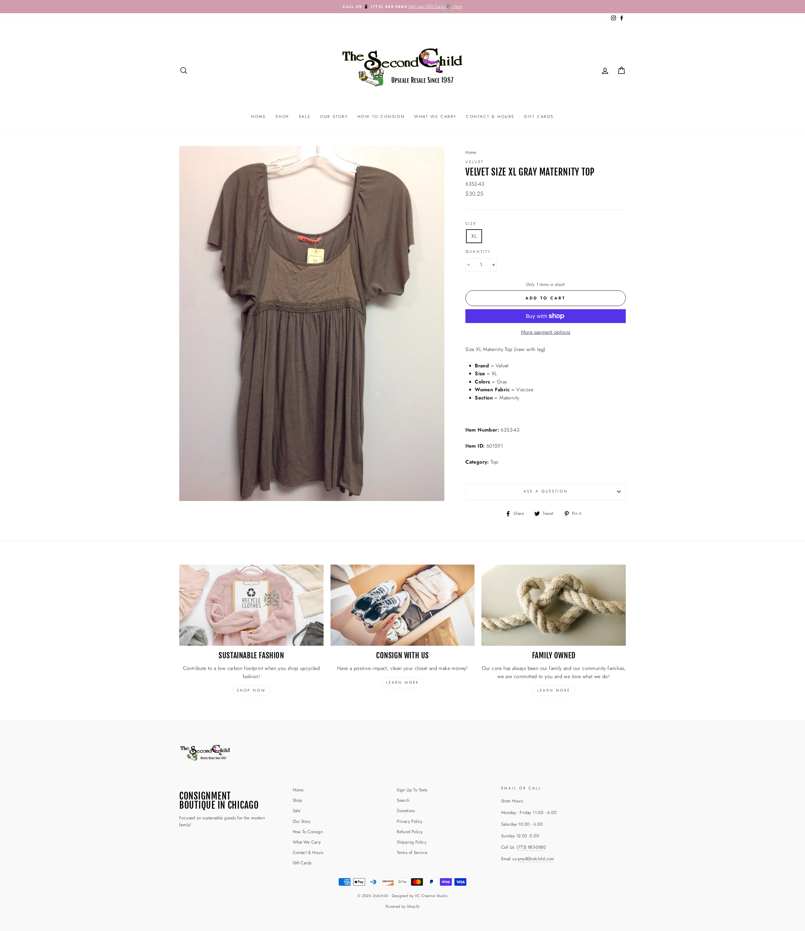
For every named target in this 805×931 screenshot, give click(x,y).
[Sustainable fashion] (251, 605)
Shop (282, 117)
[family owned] (553, 605)
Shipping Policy (411, 842)
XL (474, 236)
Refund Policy (410, 831)
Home (258, 117)
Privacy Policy (410, 821)
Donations (406, 810)
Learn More (553, 690)
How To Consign (381, 117)
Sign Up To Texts (412, 790)
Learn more (402, 682)
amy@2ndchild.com (536, 859)
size (470, 223)
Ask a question (546, 491)
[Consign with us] (402, 605)
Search (403, 800)
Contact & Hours (490, 117)
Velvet (474, 162)
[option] (402, 6)
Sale (305, 117)
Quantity (478, 251)
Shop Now (251, 690)
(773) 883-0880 (531, 847)
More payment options (545, 332)
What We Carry (435, 117)
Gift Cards (539, 117)
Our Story (334, 117)
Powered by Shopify (402, 906)
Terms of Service (412, 852)
